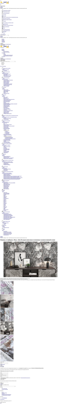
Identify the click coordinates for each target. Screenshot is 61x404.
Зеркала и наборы (6, 80)
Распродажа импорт (6, 193)
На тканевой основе (6, 149)
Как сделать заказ (6, 51)
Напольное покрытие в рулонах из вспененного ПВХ (11, 176)
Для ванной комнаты (6, 13)
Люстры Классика (6, 125)
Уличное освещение (6, 141)
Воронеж (2, 43)
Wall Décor (5, 197)
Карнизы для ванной (7, 81)
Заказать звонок (3, 59)
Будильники (5, 231)
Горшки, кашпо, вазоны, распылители (9, 99)
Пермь (4, 204)
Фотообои (4, 31)
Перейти (2, 280)
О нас (4, 53)
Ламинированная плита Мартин (8, 215)
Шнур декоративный (7, 219)
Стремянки (5, 109)
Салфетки (5, 150)
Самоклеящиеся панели (7, 76)
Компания (3, 41)
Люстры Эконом (6, 126)
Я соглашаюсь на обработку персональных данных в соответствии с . (15, 377)
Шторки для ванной (6, 85)
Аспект (5, 199)
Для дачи (5, 14)
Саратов (5, 205)
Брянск (5, 200)
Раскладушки (5, 107)
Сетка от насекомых (6, 108)
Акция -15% (5, 192)
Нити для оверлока (6, 188)
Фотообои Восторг (6, 227)
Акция (5, 145)
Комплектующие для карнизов (8, 158)
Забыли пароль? (2, 364)
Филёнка (5, 210)
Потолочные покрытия (6, 29)
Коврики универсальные (7, 175)
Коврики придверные (7, 174)
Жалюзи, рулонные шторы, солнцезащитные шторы (10, 17)
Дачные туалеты (6, 89)
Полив (5, 92)
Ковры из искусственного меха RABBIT (9, 182)
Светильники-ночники (7, 139)
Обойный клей (6, 163)
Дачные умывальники (7, 90)
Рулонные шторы (6, 119)
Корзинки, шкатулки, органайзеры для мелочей (10, 103)
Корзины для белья (6, 82)
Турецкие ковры (6, 187)
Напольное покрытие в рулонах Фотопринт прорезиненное (12, 178)
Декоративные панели (6, 11)
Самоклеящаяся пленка (6, 30)
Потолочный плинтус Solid (7, 216)
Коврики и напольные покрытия (8, 25)
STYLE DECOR (6, 209)
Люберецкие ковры (6, 186)
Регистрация (4, 66)
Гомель (5, 202)
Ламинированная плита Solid (8, 214)
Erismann (5, 194)
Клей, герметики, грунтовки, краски (8, 22)
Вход (1, 66)
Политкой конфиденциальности (25, 377)
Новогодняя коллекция (7, 146)
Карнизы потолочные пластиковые (9, 157)
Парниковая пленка (6, 93)
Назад (3, 72)
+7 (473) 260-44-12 (3, 34)
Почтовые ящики (6, 106)
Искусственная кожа (6, 101)
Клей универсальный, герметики (8, 162)
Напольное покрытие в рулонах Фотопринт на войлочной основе (13, 177)
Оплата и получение (5, 389)
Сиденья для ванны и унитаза (8, 83)
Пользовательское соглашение (6, 395)
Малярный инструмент (7, 164)
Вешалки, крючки (6, 98)
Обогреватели (6, 170)
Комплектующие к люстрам (8, 124)
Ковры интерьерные (6, 26)
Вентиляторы (5, 169)
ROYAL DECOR (6, 198)
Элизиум (5, 207)
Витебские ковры (6, 185)
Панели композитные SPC (7, 75)
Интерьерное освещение (6, 18)
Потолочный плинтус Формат (8, 217)
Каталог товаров (3, 60)
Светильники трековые (7, 142)
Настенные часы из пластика (8, 233)
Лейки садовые (6, 91)
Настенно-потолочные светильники (10, 138)
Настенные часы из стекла (7, 234)
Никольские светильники (7, 134)
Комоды (5, 102)
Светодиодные (7, 132)
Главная (1, 236)
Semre (4, 208)
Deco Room (5, 70)
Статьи (5, 54)
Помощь (3, 40)
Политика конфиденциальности (6, 394)
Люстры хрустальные (7, 128)
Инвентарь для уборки (7, 100)
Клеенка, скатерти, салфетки (7, 19)
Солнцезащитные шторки (7, 118)
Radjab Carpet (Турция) (7, 184)
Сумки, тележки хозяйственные (8, 110)
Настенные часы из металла (8, 232)
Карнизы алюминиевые (7, 156)
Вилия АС (5, 201)
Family (4, 195)
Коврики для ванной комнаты (8, 173)
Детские (6, 131)
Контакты (3, 56)
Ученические (7, 133)
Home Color (5, 196)
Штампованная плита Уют (7, 218)
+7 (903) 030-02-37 (8, 44)
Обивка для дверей (6, 105)
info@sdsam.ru (2, 399)
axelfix (4, 224)
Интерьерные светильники (9, 137)
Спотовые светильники (7, 140)
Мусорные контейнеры (7, 104)
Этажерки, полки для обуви (7, 113)
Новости (1, 7)
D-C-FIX (5, 223)
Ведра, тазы (5, 97)
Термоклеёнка (6, 152)
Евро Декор (5, 206)
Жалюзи (5, 117)
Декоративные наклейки (6, 10)
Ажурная (5, 147)
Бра (4, 123)
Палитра (5, 203)
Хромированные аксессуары (8, 84)
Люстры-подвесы (6, 127)
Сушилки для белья (6, 111)
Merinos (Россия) (6, 183)
